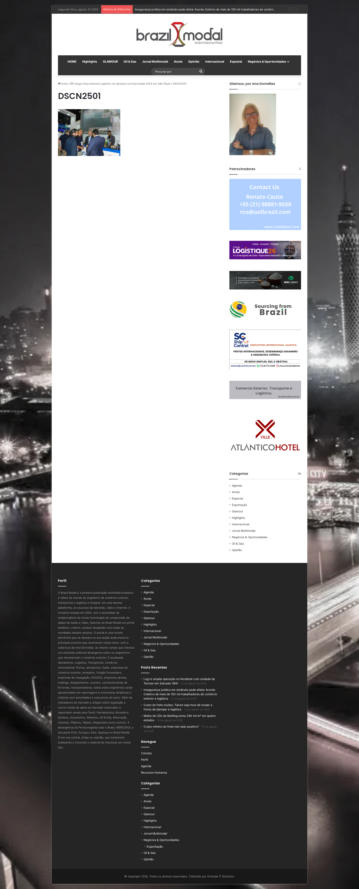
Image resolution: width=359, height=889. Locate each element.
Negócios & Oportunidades (267, 61)
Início (64, 83)
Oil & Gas (130, 61)
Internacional (214, 61)
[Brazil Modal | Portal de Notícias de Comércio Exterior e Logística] (179, 34)
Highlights (89, 61)
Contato (146, 753)
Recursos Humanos (154, 772)
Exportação (239, 505)
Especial (236, 61)
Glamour (237, 511)
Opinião (193, 61)
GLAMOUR (110, 61)
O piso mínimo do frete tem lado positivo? (171, 726)
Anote (178, 61)
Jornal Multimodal (155, 61)
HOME (72, 61)
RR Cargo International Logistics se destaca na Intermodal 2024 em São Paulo (120, 83)
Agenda (237, 485)
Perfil (144, 759)
